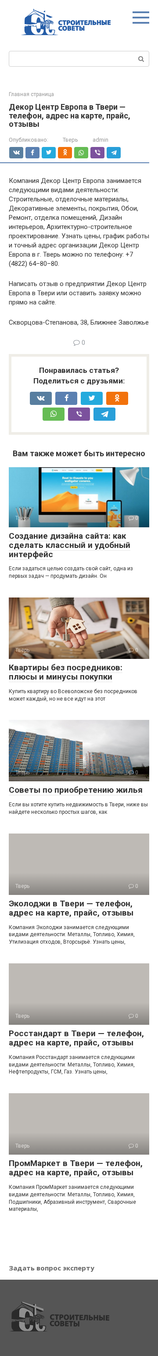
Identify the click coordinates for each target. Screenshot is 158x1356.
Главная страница (31, 94)
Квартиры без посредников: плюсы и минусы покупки (65, 672)
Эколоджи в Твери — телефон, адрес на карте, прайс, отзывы (71, 908)
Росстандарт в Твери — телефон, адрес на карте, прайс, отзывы (76, 1038)
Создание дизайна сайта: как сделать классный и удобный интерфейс (69, 545)
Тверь (70, 139)
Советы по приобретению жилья (76, 790)
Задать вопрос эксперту (51, 1267)
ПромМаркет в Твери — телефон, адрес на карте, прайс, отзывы (76, 1167)
